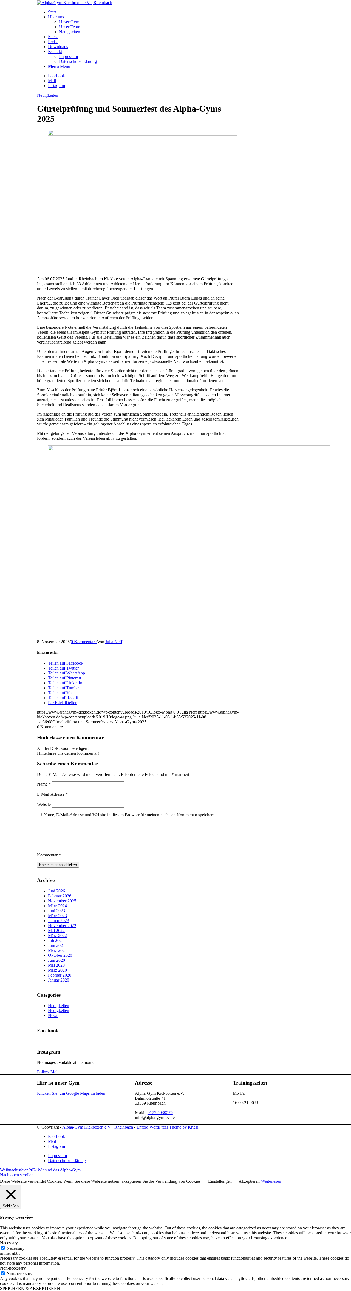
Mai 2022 (56, 930)
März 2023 (57, 915)
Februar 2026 (59, 896)
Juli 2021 (56, 940)
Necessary (15, 1248)
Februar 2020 (59, 975)
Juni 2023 (56, 910)
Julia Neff (113, 641)
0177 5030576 (160, 1112)
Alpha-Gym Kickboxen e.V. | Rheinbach (97, 1127)
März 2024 (57, 905)
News (53, 1015)
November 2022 (62, 925)
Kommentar (49, 855)
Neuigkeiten (47, 95)
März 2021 (57, 950)
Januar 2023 (58, 920)
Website (44, 804)
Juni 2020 (56, 960)
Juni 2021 (56, 945)
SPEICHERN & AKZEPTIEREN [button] (30, 1288)
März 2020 (57, 970)
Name (44, 784)
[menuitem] (181, 12)
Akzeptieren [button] (249, 1181)
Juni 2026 (56, 891)
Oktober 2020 (60, 955)
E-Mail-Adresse (52, 794)
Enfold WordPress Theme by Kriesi (167, 1127)
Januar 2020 (58, 980)
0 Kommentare (84, 641)
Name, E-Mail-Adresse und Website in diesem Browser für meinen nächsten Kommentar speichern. (130, 814)
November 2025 (62, 901)
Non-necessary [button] (13, 1268)
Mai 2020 (56, 965)
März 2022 (57, 935)
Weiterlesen (271, 1181)
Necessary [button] (9, 1242)
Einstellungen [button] (220, 1181)
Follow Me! (47, 1071)
